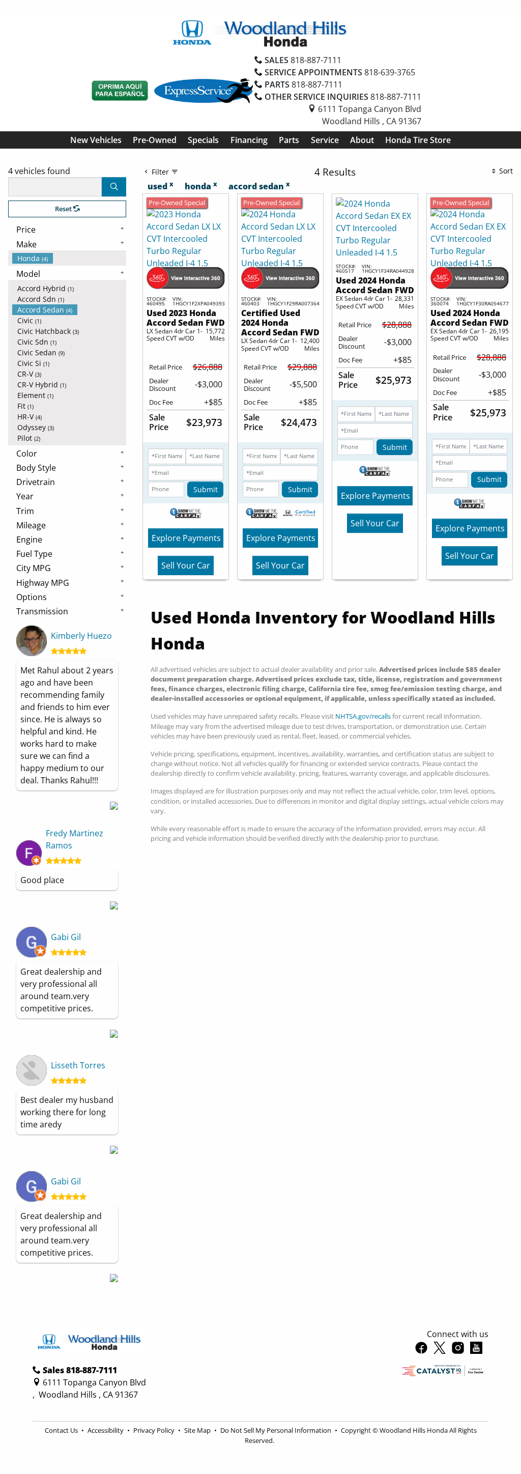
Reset (64, 208)
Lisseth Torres (78, 1065)
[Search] (114, 186)
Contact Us (62, 1430)
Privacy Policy (154, 1430)
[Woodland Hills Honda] (260, 32)
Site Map (198, 1430)
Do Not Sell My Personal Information (276, 1430)
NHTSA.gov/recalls (363, 716)
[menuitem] (69, 258)
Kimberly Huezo (81, 635)
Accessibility (106, 1430)
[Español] (120, 90)
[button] (96, 140)
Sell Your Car (185, 565)
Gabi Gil (66, 937)
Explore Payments (186, 538)
